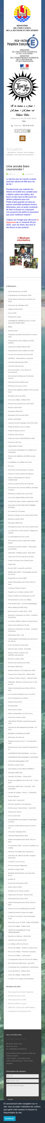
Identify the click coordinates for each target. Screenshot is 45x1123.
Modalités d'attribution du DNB (19, 733)
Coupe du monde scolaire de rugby (20, 912)
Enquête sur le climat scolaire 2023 (20, 592)
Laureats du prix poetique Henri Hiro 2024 (23, 423)
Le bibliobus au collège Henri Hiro (20, 462)
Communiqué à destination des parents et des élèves (23, 640)
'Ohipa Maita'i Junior (15, 446)
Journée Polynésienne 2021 (18, 836)
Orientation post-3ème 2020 (18, 899)
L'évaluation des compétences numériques (23, 967)
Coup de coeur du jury (16, 434)
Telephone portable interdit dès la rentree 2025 (22, 336)
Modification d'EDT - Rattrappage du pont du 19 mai (22, 573)
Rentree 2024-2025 (15, 407)
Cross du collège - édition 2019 (19, 926)
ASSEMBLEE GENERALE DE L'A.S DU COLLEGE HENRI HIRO (22, 322)
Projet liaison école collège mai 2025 (21, 351)
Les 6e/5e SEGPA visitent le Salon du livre (23, 621)
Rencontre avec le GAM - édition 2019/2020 (23, 922)
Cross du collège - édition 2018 (19, 975)
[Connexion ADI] (29, 131)
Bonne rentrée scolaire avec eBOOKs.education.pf (18, 654)
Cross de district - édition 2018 (19, 971)
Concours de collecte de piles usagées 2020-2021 (22, 857)
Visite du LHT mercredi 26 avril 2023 (21, 557)
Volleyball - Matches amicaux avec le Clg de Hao (22, 683)
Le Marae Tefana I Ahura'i (17, 588)
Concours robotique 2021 (17, 832)
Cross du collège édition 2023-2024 (20, 497)
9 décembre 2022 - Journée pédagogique (22, 604)
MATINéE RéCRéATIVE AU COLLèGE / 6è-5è (21, 874)
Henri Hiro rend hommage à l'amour (21, 470)
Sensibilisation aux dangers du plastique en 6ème (22, 821)
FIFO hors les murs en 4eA (17, 386)
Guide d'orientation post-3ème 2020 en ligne (22, 904)
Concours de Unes (14, 442)
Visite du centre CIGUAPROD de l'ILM (21, 438)
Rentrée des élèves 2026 (16, 996)
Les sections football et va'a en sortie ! (22, 694)
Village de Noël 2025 (15, 309)
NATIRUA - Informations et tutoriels (20, 358)
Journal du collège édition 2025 (19, 347)
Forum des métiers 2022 (17, 717)
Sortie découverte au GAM (17, 291)
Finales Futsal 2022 (15, 702)
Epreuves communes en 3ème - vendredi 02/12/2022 (22, 616)
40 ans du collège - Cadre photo (19, 955)
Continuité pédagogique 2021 (18, 761)
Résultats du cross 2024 (17, 396)
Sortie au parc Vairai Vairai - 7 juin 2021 (22, 808)
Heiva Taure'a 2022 (15, 710)
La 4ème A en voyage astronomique (21, 979)
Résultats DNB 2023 (15, 523)
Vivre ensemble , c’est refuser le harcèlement (19, 371)
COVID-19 (11, 879)
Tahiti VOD (12, 564)
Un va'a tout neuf (14, 816)
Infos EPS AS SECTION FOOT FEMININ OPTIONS (21, 506)
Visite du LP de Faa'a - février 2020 (20, 895)
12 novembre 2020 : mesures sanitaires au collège (23, 847)
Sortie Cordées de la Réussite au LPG (21, 596)
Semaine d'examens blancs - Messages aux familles (22, 548)
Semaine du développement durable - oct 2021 (22, 728)
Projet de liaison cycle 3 (16, 431)
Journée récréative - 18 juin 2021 (20, 776)
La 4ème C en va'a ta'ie (16, 862)
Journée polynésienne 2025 (18, 362)
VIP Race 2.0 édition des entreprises (21, 852)
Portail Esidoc (13, 706)
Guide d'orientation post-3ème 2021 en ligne (22, 841)
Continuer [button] (9, 1119)
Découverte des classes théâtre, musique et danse (23, 489)
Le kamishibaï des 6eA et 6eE (18, 537)
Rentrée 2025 (13, 331)
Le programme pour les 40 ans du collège (23, 959)
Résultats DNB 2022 (15, 667)
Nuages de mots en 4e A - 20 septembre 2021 (22, 742)
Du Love (11, 466)
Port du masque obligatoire (17, 865)
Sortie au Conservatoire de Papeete (21, 474)
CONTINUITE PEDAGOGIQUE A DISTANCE (23, 757)
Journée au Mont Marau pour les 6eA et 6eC (22, 827)
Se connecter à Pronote (16, 511)
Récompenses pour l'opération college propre (22, 542)
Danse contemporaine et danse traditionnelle (19, 479)
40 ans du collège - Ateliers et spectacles (22, 948)
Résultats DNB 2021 (15, 773)
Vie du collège (28, 152)
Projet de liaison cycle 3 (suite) (19, 427)
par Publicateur (29, 174)
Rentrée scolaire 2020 (16, 869)
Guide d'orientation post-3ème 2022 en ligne (22, 689)
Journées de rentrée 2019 (17, 940)
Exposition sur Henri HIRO (17, 578)
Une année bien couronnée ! (18, 167)
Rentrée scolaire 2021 (16, 765)
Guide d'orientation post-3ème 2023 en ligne (22, 583)
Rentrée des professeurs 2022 (19, 663)
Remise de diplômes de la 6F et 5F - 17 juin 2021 (23, 782)
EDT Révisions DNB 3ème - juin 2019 (21, 963)
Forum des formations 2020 (18, 883)
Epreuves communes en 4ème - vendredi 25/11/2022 (22, 630)
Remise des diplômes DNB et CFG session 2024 (23, 391)
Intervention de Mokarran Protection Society (21, 377)
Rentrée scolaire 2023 (16, 519)
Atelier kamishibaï (14, 419)
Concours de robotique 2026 (18, 305)
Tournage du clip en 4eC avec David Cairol (23, 527)
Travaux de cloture (14, 812)
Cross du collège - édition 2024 (19, 400)
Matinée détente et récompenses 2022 (21, 670)
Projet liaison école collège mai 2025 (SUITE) (21, 342)
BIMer (10, 327)
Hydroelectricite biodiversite (18, 382)
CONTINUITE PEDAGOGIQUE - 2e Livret (22, 753)
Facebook (16, 131)
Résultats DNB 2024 (15, 411)
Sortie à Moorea (13, 796)
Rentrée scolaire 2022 (16, 659)
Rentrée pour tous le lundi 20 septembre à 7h (23, 748)
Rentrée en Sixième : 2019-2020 (19, 936)
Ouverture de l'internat (16, 737)
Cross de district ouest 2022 (18, 645)
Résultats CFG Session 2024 (18, 415)
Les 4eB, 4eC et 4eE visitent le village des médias (23, 532)
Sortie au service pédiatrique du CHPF (21, 909)
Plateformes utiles (14, 317)
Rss (24, 131)
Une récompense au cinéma (18, 698)
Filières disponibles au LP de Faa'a (20, 713)
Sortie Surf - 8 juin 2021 (16, 800)
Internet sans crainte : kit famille (19, 649)
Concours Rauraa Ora (16, 366)
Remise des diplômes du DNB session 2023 (21, 457)
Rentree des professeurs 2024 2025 (21, 404)
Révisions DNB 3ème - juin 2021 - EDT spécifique (21, 788)
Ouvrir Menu (23, 138)
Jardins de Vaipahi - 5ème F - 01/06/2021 (22, 792)
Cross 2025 (12, 313)
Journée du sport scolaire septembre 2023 (23, 501)
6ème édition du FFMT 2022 (18, 607)
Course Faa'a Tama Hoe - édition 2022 (21, 674)
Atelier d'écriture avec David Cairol (20, 560)
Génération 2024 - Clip (16, 635)
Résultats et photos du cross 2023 (20, 494)
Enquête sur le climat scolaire (18, 891)
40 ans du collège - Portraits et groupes (22, 952)
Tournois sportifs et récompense (19, 804)
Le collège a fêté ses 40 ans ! (18, 944)
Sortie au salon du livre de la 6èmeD (21, 484)
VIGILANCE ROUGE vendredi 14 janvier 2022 (22, 722)
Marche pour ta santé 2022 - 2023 (20, 611)
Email (20, 131)
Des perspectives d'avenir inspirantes (21, 992)
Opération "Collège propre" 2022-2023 (21, 553)
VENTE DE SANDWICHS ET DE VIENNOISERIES (19, 931)
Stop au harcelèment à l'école (18, 625)
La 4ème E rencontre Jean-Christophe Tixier (21, 917)
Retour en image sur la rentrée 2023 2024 (23, 515)
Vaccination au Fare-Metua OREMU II (21, 769)
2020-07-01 (12, 174)
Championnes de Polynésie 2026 (19, 295)
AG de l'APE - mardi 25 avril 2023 (20, 568)
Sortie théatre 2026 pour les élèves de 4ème (21, 300)
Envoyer (10, 1099)
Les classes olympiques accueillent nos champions (22, 451)
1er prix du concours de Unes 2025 (20, 354)
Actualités (9, 155)
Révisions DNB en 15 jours (17, 1003)
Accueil (19, 152)
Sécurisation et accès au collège (19, 600)
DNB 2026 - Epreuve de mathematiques (21, 1007)
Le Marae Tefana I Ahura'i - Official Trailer (22, 678)
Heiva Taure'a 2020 (15, 887)
